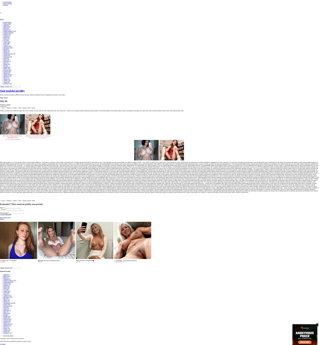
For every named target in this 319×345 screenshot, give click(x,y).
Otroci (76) (6, 59)
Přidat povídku (7, 24)
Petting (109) (6, 64)
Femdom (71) (6, 35)
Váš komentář (4, 213)
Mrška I (2, 219)
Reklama (5, 5)
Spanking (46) (7, 71)
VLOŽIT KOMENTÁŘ (6, 214)
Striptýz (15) (6, 73)
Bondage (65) (7, 29)
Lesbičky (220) (7, 46)
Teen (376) (6, 77)
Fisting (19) (6, 38)
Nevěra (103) (6, 55)
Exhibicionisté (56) (8, 32)
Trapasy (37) (6, 79)
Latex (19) (6, 44)
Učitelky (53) (6, 80)
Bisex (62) (6, 28)
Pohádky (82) (6, 67)
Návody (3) (6, 52)
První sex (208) (7, 70)
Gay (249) (6, 40)
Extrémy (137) (7, 34)
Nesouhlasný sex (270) (9, 53)
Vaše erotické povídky (12, 90)
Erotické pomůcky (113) (9, 31)
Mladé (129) (6, 50)
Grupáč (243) (6, 41)
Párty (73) (6, 62)
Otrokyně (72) (7, 61)
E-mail (3, 209)
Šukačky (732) (7, 76)
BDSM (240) (6, 27)
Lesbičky (8, 104)
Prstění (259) (6, 68)
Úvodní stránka (7, 2)
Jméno (2, 207)
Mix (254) (6, 49)
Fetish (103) (6, 37)
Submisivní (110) (7, 74)
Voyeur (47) (6, 82)
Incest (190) (6, 43)
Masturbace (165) (8, 47)
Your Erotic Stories (8, 335)
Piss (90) (5, 65)
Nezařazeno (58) (7, 56)
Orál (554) (6, 58)
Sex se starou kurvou (5, 217)
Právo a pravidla (7, 3)
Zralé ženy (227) (7, 83)
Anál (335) (6, 25)
